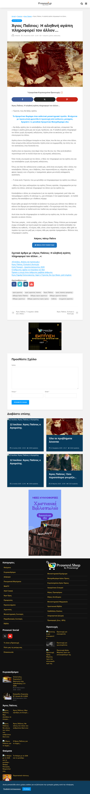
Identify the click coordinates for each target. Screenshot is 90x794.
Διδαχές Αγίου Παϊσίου (20, 295)
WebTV (6, 586)
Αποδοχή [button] (27, 789)
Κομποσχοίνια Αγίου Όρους (58, 583)
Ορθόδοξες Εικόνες (54, 611)
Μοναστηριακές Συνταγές (13, 614)
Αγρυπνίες (8, 609)
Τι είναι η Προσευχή (11, 643)
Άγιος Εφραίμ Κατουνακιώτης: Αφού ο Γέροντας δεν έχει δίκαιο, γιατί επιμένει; (42, 275)
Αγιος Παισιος (28, 16)
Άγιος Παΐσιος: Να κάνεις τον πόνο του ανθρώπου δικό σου (20, 726)
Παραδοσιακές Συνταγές (13, 619)
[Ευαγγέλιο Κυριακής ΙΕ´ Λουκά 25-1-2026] (7, 696)
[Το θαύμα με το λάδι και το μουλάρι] (7, 763)
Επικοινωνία (8, 652)
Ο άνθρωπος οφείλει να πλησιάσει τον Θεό (28, 270)
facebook (14, 284)
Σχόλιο (14, 365)
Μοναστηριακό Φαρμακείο (57, 602)
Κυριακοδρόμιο (10, 572)
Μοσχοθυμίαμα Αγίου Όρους (58, 578)
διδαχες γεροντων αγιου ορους (38, 299)
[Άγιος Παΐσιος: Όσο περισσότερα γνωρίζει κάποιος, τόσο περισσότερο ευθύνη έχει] (64, 462)
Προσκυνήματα (9, 605)
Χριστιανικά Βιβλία (54, 606)
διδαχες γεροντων (19, 299)
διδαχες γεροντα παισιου (58, 295)
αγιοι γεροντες (17, 292)
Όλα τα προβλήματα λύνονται (60, 440)
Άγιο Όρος (8, 595)
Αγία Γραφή (8, 591)
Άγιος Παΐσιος (48, 292)
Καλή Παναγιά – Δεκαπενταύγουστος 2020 (28, 267)
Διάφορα (7, 577)
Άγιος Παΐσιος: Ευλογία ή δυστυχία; (25, 264)
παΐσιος (54, 299)
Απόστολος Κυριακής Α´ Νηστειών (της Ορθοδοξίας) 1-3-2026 (19, 681)
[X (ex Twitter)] (5, 636)
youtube (31, 284)
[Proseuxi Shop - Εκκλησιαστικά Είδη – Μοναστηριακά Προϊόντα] (63, 565)
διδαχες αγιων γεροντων (39, 295)
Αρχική (14, 16)
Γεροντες (19, 16)
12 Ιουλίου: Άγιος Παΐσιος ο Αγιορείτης (25, 426)
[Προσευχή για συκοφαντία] (50, 635)
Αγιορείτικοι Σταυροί (55, 588)
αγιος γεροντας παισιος (33, 292)
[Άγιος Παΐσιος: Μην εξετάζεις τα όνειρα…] (7, 715)
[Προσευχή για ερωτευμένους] (50, 644)
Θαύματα (7, 567)
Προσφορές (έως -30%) (56, 620)
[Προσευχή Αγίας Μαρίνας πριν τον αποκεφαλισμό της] (50, 657)
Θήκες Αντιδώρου (54, 597)
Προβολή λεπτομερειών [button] (12, 789)
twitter (19, 284)
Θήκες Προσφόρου (54, 592)
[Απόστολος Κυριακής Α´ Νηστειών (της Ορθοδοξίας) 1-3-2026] (7, 679)
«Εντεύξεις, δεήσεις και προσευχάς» (26, 262)
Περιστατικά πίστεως (21, 775)
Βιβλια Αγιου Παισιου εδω (45, 245)
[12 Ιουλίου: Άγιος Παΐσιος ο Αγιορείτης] (23, 419)
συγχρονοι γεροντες (66, 299)
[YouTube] (10, 636)
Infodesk (17, 35)
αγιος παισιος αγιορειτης (64, 292)
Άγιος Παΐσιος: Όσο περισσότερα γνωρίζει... (62, 476)
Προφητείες (8, 600)
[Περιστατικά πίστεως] (7, 777)
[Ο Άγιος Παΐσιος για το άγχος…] (7, 743)
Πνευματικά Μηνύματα (12, 581)
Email (47, 391)
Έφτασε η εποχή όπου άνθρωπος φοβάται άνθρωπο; (32, 272)
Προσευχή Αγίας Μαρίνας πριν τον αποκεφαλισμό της (64, 652)
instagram (25, 284)
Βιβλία (6, 623)
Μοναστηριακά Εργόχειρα (57, 574)
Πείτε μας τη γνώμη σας (13, 647)
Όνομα (14, 391)
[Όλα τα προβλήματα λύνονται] (64, 426)
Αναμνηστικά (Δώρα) (55, 616)
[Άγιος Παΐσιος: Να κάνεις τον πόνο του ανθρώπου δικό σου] (7, 730)
